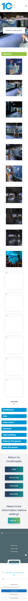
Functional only (14, 594)
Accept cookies (14, 590)
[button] (26, 6)
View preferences (14, 598)
